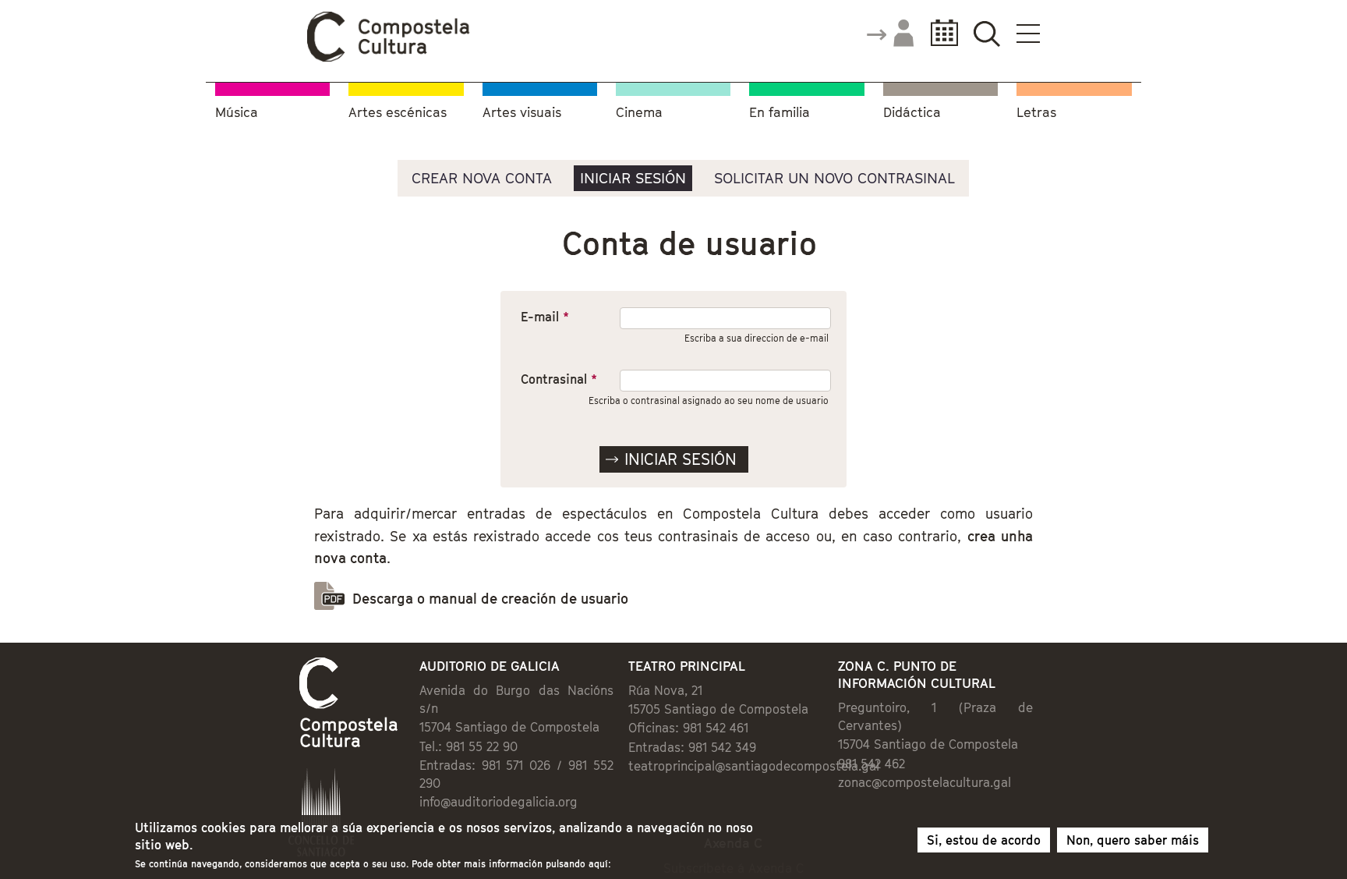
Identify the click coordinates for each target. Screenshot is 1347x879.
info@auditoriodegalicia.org (498, 802)
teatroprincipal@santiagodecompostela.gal (753, 766)
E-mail (545, 316)
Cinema (639, 112)
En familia (779, 112)
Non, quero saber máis (1132, 840)
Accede (889, 34)
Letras (1036, 112)
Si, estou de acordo (984, 840)
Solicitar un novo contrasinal (834, 177)
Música (236, 112)
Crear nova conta (482, 177)
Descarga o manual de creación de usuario (490, 598)
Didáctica (912, 112)
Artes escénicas (397, 112)
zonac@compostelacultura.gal (924, 782)
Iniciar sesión (633, 177)
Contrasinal (559, 379)
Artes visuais (522, 112)
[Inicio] (389, 57)
